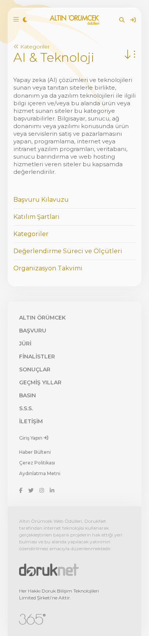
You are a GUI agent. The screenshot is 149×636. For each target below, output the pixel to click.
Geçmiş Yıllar (40, 382)
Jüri (25, 343)
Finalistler (37, 356)
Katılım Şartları (36, 216)
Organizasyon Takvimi (48, 268)
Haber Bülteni (35, 452)
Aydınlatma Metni (39, 473)
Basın (27, 395)
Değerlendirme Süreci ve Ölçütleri (67, 251)
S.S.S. (26, 408)
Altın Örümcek (42, 317)
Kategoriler (34, 46)
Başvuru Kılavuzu (41, 199)
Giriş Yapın (31, 437)
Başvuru (32, 330)
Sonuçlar (34, 369)
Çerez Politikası (37, 463)
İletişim (31, 421)
